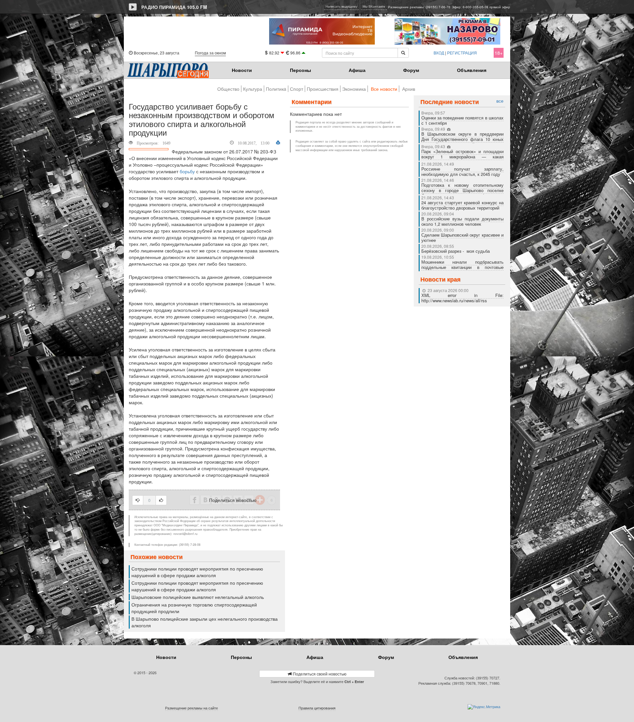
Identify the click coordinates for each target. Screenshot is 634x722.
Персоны (300, 70)
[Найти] (403, 53)
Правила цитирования (317, 707)
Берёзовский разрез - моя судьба (455, 251)
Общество (228, 88)
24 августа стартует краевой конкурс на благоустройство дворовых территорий (462, 205)
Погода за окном (210, 52)
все (500, 101)
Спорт (296, 88)
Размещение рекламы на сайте (191, 707)
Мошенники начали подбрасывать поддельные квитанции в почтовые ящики (462, 267)
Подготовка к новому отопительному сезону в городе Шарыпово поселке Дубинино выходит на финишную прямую (462, 193)
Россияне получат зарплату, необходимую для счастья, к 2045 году (462, 171)
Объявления (471, 70)
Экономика (354, 88)
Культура (252, 88)
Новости (242, 70)
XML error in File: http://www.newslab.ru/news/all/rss (462, 298)
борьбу (187, 171)
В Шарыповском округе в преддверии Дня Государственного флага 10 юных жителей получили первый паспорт (462, 139)
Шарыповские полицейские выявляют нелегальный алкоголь (197, 597)
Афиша (357, 70)
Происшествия (322, 88)
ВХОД (439, 52)
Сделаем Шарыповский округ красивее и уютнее (462, 237)
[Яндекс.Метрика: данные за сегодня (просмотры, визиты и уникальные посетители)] (484, 706)
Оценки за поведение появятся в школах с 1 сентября (462, 120)
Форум (411, 70)
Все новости (384, 88)
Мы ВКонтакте (374, 6)
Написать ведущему (341, 6)
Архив (408, 88)
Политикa (276, 88)
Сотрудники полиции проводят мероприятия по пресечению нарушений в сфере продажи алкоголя (197, 571)
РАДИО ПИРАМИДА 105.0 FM (174, 7)
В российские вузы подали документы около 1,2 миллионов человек (462, 221)
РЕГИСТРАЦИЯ (462, 52)
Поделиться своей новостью (319, 673)
